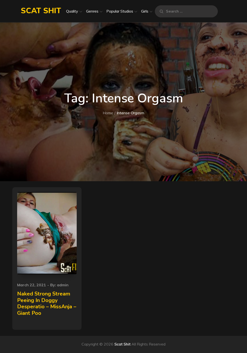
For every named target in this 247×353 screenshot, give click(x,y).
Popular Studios (119, 11)
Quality (72, 11)
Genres (92, 11)
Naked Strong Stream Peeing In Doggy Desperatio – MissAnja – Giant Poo (46, 303)
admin (63, 284)
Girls (144, 11)
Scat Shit (41, 11)
